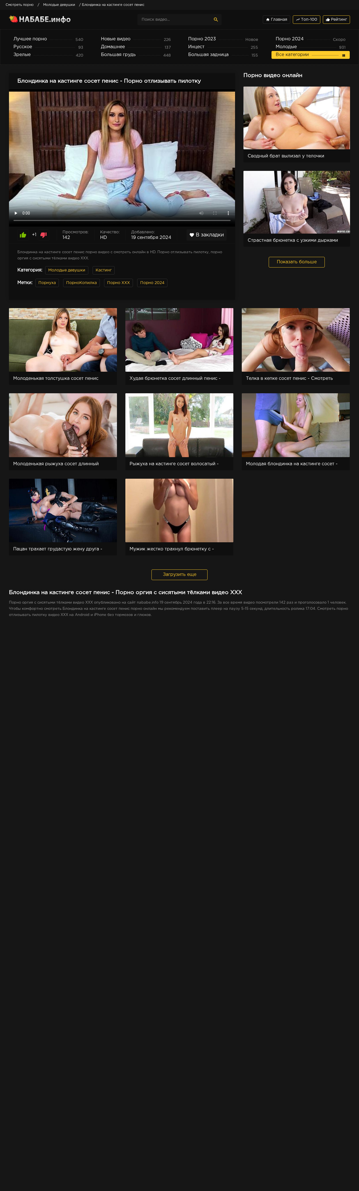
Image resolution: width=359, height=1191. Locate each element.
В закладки (206, 235)
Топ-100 (306, 20)
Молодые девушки (66, 270)
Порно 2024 (152, 283)
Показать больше (297, 262)
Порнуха (47, 283)
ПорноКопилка (81, 283)
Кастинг (104, 270)
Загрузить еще (179, 575)
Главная (276, 20)
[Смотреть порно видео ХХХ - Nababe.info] (58, 19)
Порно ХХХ (118, 283)
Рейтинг (336, 20)
